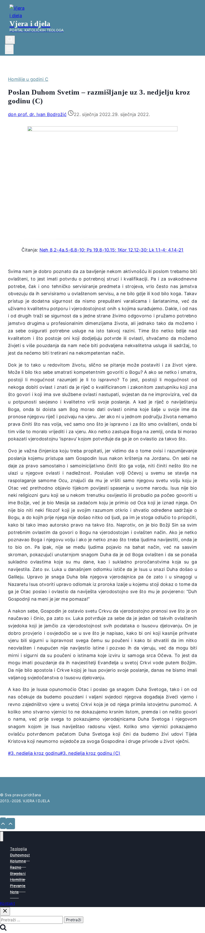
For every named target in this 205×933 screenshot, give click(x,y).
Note (14, 892)
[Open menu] (9, 49)
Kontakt (7, 903)
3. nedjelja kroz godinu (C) (90, 753)
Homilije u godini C (28, 79)
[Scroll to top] (3, 823)
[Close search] (5, 911)
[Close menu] (1, 836)
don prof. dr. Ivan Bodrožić (37, 114)
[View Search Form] (10, 39)
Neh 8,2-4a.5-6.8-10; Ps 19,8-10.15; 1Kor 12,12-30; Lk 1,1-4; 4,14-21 (112, 250)
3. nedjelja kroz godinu (34, 753)
